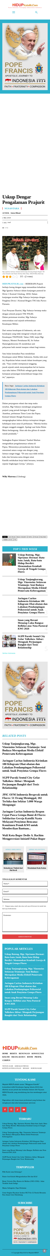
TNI (15, 539)
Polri (36, 537)
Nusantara (12, 208)
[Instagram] (11, 1109)
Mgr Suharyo (22, 537)
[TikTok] (17, 1109)
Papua (30, 537)
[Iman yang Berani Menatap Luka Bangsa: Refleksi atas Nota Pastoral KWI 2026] (9, 625)
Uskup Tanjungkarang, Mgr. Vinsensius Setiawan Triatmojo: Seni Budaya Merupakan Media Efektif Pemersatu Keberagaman (32, 585)
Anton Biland (15, 213)
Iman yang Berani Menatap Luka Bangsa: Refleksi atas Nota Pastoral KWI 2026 (32, 624)
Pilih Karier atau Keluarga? (12, 1172)
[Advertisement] (25, 123)
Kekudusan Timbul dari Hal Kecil (13, 869)
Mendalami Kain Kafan (36, 868)
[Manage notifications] (44, 1251)
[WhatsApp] (15, 231)
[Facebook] (4, 231)
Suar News (6, 1022)
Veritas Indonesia (8, 653)
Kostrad (12, 537)
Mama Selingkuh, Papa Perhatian (14, 1188)
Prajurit (43, 537)
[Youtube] (23, 1109)
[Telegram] (20, 231)
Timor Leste (7, 539)
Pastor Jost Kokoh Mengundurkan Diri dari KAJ (19, 1176)
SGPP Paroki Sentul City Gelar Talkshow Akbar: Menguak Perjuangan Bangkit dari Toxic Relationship (31, 642)
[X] (10, 231)
